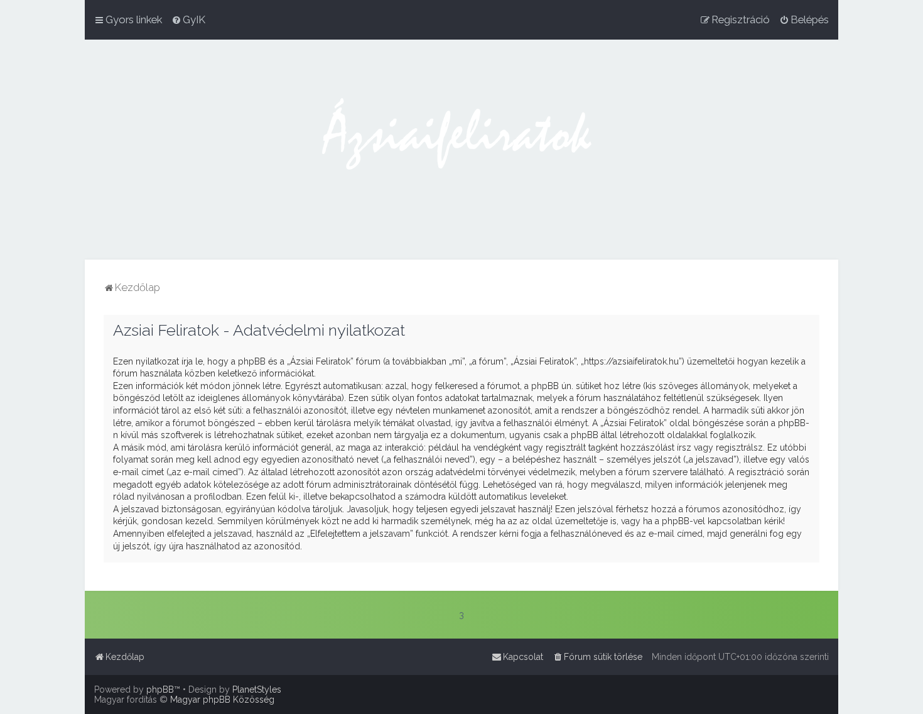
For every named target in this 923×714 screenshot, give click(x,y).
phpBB (160, 689)
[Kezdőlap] (461, 149)
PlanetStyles (256, 689)
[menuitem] (188, 19)
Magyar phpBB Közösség (222, 700)
